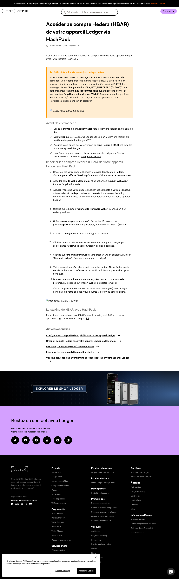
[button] (171, 572)
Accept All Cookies (86, 571)
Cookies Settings (63, 571)
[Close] (96, 557)
